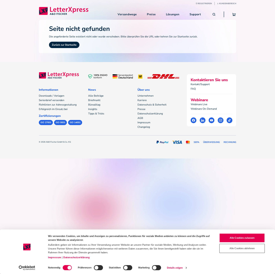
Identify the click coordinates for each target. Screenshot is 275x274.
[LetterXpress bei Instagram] (220, 120)
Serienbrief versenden (51, 100)
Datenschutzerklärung (76, 257)
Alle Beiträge (96, 96)
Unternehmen (146, 96)
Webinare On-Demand (204, 109)
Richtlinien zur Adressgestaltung (58, 104)
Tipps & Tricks (96, 113)
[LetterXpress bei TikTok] (229, 120)
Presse (141, 109)
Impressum (54, 257)
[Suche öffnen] (214, 14)
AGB (140, 118)
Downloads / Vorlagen (51, 96)
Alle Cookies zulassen (242, 237)
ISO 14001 (75, 122)
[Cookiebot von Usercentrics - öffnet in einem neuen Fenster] (27, 267)
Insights (92, 109)
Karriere (142, 100)
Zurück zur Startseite (64, 45)
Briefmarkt (94, 100)
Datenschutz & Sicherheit (152, 104)
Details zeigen (175, 267)
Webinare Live (199, 104)
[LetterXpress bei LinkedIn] (202, 120)
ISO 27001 (45, 122)
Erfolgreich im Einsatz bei (53, 109)
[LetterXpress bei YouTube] (211, 120)
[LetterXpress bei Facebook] (193, 120)
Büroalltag (94, 104)
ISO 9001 (60, 122)
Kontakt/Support (200, 84)
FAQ (193, 89)
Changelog (144, 127)
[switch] (98, 267)
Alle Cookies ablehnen (242, 248)
